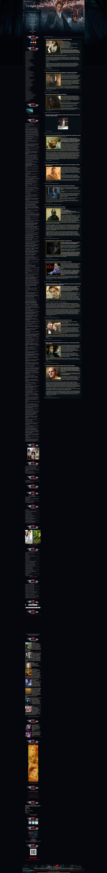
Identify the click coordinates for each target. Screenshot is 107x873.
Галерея (27, 60)
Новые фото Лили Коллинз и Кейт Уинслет (32, 241)
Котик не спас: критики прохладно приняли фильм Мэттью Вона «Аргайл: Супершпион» (32, 368)
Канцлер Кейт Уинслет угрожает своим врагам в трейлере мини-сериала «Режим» (32, 363)
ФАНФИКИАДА (28, 480)
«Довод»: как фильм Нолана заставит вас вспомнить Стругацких (59, 39)
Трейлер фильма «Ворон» (30, 297)
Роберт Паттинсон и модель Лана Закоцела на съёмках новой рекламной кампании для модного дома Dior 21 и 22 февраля (32, 335)
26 (31, 797)
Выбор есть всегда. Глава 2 (30, 590)
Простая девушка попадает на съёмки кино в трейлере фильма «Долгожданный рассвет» (32, 360)
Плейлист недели (28, 92)
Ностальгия (28, 86)
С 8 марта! (27, 126)
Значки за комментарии (29, 482)
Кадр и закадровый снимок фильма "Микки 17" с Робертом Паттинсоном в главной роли (32, 214)
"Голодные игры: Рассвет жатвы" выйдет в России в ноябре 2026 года (32, 136)
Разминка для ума (29, 93)
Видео (27, 67)
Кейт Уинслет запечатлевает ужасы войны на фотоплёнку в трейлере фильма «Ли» (32, 282)
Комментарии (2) (57, 363)
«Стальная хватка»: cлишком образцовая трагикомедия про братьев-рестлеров (32, 397)
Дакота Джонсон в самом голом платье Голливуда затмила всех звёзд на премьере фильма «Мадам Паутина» (32, 354)
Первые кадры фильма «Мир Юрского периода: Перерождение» (31, 235)
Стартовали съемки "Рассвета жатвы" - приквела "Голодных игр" (31, 160)
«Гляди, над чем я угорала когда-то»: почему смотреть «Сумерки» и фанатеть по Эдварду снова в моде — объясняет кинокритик (32, 152)
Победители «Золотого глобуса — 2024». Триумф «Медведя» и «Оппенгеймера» (32, 411)
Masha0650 (34, 841)
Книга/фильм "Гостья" (29, 58)
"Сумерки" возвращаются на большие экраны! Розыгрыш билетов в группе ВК (31, 129)
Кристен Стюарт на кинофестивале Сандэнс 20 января (31, 384)
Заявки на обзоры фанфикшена (31, 521)
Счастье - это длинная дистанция (31, 561)
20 (33, 796)
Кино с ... (27, 90)
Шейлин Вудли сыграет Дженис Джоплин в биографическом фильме (32, 237)
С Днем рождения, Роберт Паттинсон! (32, 171)
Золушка (27, 78)
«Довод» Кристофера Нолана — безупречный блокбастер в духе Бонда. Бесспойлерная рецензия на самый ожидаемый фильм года (63, 284)
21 (34, 796)
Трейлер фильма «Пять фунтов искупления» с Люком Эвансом (30, 266)
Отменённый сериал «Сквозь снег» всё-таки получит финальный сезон (31, 293)
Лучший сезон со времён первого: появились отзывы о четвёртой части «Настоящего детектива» (31, 414)
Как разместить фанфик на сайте (31, 511)
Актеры (27, 59)
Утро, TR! (27, 87)
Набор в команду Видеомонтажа (31, 468)
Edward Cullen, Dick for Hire (30, 552)
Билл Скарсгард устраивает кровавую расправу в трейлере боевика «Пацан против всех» (32, 326)
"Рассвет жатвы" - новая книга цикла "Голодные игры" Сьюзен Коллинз (31, 177)
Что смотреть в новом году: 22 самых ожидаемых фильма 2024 (31, 409)
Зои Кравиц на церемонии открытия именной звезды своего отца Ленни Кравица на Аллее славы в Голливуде (32, 296)
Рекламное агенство (29, 97)
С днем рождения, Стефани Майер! (31, 194)
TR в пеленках (28, 91)
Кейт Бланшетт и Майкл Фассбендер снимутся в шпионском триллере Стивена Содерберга (32, 380)
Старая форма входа (33, 44)
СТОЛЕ (33, 733)
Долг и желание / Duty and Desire (31, 571)
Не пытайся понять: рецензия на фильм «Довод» (56, 206)
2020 (48, 36)
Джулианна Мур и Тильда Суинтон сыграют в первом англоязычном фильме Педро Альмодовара (32, 373)
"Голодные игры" (28, 71)
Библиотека (28, 66)
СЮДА (33, 730)
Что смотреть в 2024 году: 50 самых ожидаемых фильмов (31, 419)
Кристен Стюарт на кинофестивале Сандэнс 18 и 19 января (31, 389)
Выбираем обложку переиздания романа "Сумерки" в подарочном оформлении (32, 132)
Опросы (27, 70)
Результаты (30, 814)
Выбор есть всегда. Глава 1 (30, 594)
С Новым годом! (28, 193)
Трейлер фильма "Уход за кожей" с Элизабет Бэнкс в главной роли (31, 254)
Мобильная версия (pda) (53, 869)
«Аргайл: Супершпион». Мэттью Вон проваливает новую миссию (31, 347)
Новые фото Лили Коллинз (30, 212)
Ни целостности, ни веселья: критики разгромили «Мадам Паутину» (31, 352)
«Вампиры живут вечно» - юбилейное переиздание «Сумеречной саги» (31, 181)
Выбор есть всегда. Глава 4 (30, 587)
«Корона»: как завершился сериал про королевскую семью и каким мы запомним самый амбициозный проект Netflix (32, 440)
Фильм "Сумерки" (29, 53)
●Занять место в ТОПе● (33, 576)
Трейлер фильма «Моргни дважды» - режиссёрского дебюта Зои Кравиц (31, 285)
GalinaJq (27, 841)
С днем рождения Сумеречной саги (31, 161)
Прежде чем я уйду (29, 85)
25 (30, 797)
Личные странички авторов (30, 522)
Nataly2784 (30, 841)
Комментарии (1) (57, 183)
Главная (45, 36)
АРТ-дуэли (27, 99)
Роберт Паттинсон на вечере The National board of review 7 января (32, 189)
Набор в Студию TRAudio (30, 471)
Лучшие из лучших (29, 514)
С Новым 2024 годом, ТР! (30, 421)
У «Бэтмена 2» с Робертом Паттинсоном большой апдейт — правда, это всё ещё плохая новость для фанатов (32, 248)
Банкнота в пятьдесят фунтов (30, 564)
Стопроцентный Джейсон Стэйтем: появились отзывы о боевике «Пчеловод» (31, 404)
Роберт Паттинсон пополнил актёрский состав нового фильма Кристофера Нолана (32, 202)
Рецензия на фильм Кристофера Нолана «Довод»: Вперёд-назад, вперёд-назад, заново (63, 135)
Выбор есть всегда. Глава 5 (30, 585)
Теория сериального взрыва (30, 94)
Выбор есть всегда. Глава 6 (30, 584)
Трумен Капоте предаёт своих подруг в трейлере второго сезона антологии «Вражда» (31, 417)
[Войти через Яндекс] (33, 42)
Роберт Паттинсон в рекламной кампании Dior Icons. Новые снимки (32, 221)
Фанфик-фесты (28, 497)
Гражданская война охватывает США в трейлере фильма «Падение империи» (31, 370)
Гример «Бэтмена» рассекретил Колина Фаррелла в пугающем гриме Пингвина (61, 72)
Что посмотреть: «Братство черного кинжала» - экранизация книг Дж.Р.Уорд (31, 155)
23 (37, 796)
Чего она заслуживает (29, 575)
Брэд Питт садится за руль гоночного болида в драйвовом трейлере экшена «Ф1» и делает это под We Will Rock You (32, 251)
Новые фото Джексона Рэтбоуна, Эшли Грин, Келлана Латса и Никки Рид (31, 257)
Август (50, 36)
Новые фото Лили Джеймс (30, 366)
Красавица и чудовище (29, 79)
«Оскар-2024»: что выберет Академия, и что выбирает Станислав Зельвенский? (31, 305)
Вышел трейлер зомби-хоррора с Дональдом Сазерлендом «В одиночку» (60, 185)
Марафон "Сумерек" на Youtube (31, 140)
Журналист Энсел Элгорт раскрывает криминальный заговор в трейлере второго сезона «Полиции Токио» (32, 407)
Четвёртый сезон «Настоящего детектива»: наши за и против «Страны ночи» (32, 321)
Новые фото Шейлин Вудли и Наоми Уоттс (32, 228)
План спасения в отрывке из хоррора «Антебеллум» (56, 94)
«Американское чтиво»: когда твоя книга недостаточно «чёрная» (31, 341)
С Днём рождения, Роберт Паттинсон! (32, 274)
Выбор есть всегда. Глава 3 (30, 588)
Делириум (27, 77)
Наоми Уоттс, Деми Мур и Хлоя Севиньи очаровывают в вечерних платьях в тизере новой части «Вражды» (32, 432)
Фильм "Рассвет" (28, 57)
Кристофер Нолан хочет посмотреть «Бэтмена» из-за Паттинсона (59, 240)
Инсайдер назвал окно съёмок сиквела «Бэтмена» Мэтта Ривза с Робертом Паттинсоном (31, 424)
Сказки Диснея (49, 281)
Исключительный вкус (29, 568)
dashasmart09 (38, 841)
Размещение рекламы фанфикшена (33, 716)
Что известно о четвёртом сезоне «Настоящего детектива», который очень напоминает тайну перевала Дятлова (31, 429)
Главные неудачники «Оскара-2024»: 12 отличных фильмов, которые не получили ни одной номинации (32, 307)
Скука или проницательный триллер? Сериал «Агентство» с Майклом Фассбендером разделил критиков (31, 204)
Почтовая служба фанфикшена (31, 518)
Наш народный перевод (29, 502)
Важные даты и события (30, 65)
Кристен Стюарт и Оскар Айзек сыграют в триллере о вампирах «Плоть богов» (32, 280)
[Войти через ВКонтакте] (31, 42)
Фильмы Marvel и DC (29, 84)
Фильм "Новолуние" (29, 54)
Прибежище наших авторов (30, 515)
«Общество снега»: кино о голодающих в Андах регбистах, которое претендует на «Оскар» (32, 395)
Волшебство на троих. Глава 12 (31, 597)
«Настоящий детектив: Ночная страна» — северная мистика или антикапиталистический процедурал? (32, 392)
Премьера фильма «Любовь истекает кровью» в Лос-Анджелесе (31, 310)
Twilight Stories (28, 557)
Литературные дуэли (29, 98)
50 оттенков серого (29, 80)
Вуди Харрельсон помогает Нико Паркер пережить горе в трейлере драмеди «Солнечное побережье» (32, 387)
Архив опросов (35, 814)
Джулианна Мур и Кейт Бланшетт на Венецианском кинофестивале (31, 243)
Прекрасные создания (29, 72)
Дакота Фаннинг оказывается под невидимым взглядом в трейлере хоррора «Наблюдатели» (31, 319)
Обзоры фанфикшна (29, 64)
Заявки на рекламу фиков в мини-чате (33, 634)
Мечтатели (27, 558)
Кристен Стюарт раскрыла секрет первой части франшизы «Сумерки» (32, 339)
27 (33, 797)
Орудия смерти (28, 73)
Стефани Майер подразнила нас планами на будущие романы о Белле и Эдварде (32, 134)
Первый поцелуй (28, 572)
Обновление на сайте (29, 123)
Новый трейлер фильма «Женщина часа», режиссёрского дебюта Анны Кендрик (32, 227)
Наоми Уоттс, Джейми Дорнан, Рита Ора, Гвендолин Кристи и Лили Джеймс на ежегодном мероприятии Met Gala (32, 278)
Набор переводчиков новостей (30, 473)
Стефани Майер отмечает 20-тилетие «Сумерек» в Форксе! (31, 138)
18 (30, 796)
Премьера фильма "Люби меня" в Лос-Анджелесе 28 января (31, 183)
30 (37, 797)
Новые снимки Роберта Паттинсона (31, 187)
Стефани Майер (28, 51)
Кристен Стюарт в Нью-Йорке (30, 299)
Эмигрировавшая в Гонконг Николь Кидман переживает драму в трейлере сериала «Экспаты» (32, 435)
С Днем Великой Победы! (30, 275)
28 (34, 797)
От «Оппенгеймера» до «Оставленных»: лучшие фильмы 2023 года (32, 426)
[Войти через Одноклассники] (35, 42)
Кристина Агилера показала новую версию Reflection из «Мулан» (59, 261)
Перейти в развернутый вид (33, 635)
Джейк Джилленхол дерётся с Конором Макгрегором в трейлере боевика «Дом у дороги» (31, 377)
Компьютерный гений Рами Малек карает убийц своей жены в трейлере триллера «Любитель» (32, 199)
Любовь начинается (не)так (30, 555)
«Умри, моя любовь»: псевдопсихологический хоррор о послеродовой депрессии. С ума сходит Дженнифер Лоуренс (31, 164)
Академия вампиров (29, 74)
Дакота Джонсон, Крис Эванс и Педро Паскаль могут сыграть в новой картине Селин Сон (31, 357)
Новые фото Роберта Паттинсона (31, 230)
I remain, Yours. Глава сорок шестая (31, 591)
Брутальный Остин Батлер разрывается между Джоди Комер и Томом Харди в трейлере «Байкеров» (31, 316)
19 (31, 796)
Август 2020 (33, 790)
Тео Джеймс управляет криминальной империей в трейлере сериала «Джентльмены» (31, 329)
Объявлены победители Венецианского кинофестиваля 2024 (31, 239)
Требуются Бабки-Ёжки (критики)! (31, 466)
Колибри (27, 554)
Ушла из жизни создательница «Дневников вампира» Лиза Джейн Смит (32, 179)
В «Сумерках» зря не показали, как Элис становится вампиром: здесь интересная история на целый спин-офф (32, 145)
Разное (27, 100)
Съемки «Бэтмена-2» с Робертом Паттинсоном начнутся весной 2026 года (31, 157)
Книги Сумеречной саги (29, 52)
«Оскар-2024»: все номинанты (30, 382)
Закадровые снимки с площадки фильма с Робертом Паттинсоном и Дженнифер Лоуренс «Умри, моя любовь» (32, 245)
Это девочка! (28, 286)
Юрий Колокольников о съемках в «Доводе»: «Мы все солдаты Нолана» (60, 365)
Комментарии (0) (57, 70)
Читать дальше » (49, 68)
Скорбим (27, 291)
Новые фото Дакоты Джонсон (30, 375)
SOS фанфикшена (29, 512)
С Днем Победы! (28, 172)
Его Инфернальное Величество (31, 565)
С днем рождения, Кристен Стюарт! (31, 288)
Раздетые (27, 574)
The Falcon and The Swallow (30, 562)
